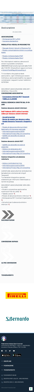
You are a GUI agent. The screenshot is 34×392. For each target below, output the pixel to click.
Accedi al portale (8, 117)
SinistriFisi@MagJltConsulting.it (14, 70)
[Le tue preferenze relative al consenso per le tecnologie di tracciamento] (31, 389)
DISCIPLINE (7, 361)
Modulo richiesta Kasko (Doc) (12, 58)
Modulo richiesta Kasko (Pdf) (12, 56)
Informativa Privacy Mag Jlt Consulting (16, 133)
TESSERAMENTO (9, 370)
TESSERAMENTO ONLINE (10, 375)
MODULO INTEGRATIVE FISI (12, 163)
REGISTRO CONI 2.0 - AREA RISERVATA (14, 382)
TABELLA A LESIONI (9, 99)
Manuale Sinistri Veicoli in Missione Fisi (16, 48)
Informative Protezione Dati (8, 387)
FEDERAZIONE (8, 365)
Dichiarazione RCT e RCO (11, 39)
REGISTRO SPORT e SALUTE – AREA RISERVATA (16, 378)
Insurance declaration (10, 41)
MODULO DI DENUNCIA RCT (12, 149)
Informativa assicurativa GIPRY (13, 131)
